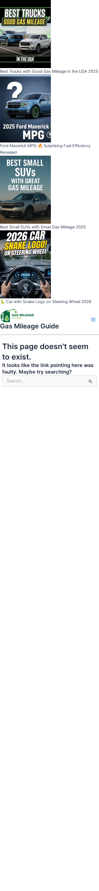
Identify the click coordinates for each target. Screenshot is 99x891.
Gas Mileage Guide (29, 326)
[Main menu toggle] (93, 319)
